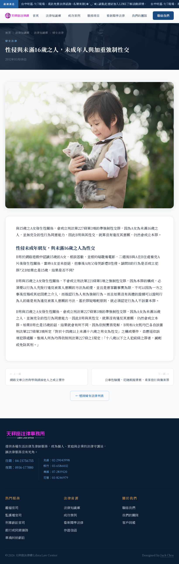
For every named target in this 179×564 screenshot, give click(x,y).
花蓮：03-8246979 (55, 477)
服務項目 (93, 15)
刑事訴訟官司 (15, 522)
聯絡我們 (163, 15)
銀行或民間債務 (16, 530)
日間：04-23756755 (19, 460)
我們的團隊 (139, 15)
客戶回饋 (128, 522)
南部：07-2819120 (55, 472)
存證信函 (70, 530)
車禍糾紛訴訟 (15, 537)
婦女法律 (58, 33)
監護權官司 (13, 515)
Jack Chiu (167, 555)
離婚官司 (11, 507)
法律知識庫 (53, 15)
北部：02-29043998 (56, 460)
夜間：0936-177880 (19, 467)
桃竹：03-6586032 (55, 466)
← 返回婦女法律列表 (90, 395)
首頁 (36, 15)
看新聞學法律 (116, 15)
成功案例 (74, 15)
